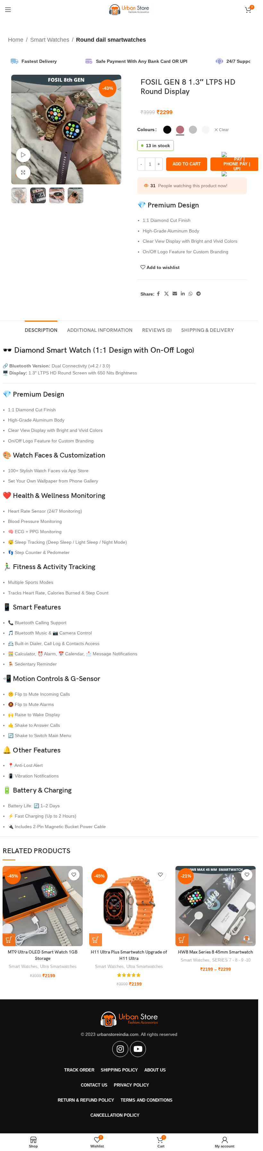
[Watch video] (23, 155)
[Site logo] (129, 9)
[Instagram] (120, 1049)
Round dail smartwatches (111, 40)
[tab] (41, 330)
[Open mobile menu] (8, 9)
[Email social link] (175, 294)
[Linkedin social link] (183, 294)
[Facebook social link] (158, 294)
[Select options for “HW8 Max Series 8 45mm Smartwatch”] (181, 939)
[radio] (167, 130)
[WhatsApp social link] (190, 294)
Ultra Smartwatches (58, 966)
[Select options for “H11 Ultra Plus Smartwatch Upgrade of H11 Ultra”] (95, 939)
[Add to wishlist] (74, 874)
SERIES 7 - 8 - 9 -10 (231, 960)
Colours (146, 129)
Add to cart (187, 164)
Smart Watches (49, 40)
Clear (224, 130)
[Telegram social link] (198, 294)
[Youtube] (138, 1049)
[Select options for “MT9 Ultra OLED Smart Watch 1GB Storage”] (9, 939)
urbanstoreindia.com (118, 1034)
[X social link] (166, 294)
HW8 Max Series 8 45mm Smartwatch (215, 952)
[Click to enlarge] (23, 172)
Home (15, 40)
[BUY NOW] (234, 164)
